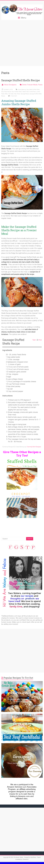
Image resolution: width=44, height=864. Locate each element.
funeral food (32, 91)
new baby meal (12, 94)
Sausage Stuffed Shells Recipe (20, 80)
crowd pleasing (22, 89)
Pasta (40, 85)
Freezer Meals (32, 85)
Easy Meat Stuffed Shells (33, 89)
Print (40, 340)
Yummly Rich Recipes (34, 447)
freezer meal (25, 91)
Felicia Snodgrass (10, 85)
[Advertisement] (22, 43)
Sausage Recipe (25, 94)
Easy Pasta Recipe (6, 91)
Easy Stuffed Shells (17, 91)
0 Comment (13, 96)
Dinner (24, 85)
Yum (34, 340)
